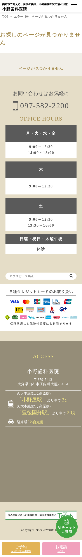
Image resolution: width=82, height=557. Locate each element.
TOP (5, 16)
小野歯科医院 (14, 9)
